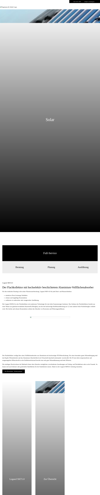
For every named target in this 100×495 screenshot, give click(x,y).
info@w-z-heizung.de (89, 1)
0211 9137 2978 (77, 1)
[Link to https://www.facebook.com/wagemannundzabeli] (97, 1)
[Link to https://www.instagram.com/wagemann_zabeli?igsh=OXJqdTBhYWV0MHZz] (95, 1)
